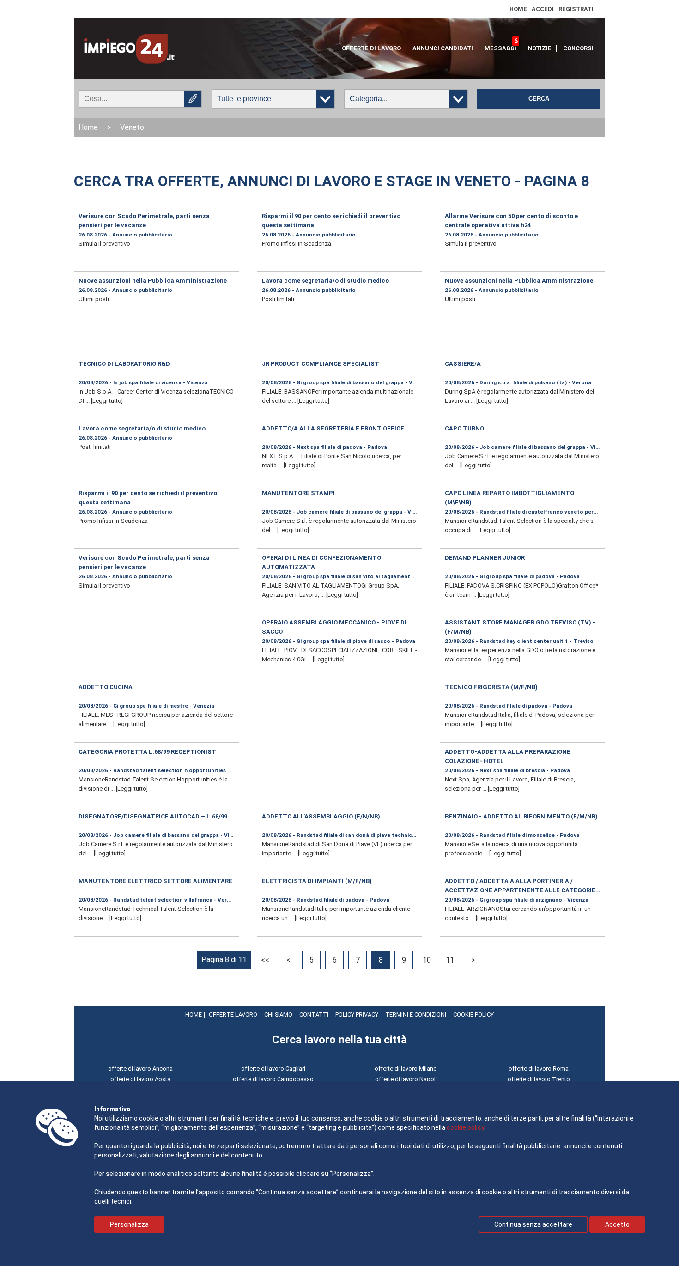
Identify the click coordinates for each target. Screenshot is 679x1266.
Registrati (576, 9)
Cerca (538, 99)
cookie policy (465, 1127)
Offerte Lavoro (233, 1014)
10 (427, 960)
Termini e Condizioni (415, 1014)
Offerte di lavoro (371, 48)
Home (518, 9)
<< (265, 960)
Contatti (313, 1014)
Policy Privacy (356, 1014)
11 (450, 960)
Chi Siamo (278, 1014)
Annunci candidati (442, 48)
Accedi (543, 9)
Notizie (540, 48)
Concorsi (578, 48)
